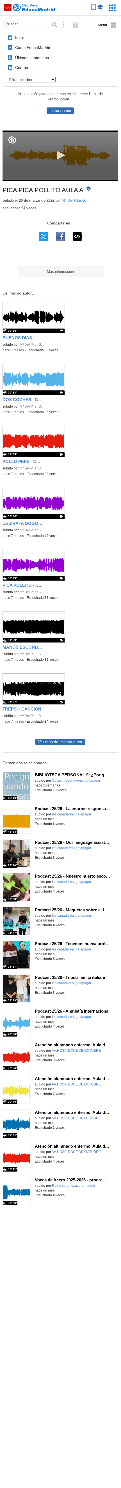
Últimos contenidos (32, 57)
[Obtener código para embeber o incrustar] (77, 236)
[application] (60, 156)
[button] (60, 155)
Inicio (19, 37)
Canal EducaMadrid (32, 47)
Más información (60, 271)
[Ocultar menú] (107, 25)
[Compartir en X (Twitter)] (43, 236)
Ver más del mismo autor (60, 742)
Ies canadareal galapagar (71, 814)
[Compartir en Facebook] (60, 236)
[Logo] (12, 140)
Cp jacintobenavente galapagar (76, 780)
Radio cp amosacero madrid (73, 1185)
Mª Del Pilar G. (74, 200)
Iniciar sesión (60, 111)
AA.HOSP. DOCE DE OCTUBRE (76, 1050)
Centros (22, 67)
